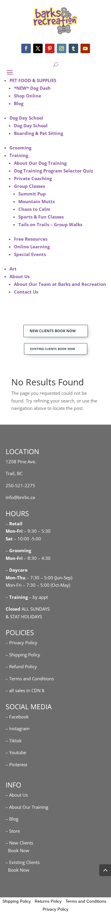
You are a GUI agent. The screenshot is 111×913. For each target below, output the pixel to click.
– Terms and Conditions (30, 679)
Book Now (17, 850)
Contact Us (26, 292)
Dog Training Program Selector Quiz (53, 171)
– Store (13, 831)
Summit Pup (32, 194)
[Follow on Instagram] (61, 48)
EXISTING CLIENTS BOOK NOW (52, 349)
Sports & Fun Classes (41, 217)
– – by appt (27, 597)
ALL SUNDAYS (28, 609)
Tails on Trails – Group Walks (50, 224)
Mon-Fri (14, 558)
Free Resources (30, 239)
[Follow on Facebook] (26, 48)
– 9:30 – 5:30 (37, 531)
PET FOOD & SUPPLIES (32, 80)
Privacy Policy (55, 909)
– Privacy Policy (21, 642)
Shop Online (27, 96)
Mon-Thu (15, 578)
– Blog (12, 819)
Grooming (20, 148)
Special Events (30, 254)
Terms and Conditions (85, 901)
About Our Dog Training (40, 163)
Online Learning (32, 247)
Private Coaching (33, 178)
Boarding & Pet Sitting (38, 133)
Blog (18, 103)
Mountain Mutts (36, 201)
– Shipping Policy (23, 655)
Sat (9, 539)
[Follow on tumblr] (73, 48)
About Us (19, 276)
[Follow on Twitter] (38, 48)
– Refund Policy (21, 666)
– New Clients (19, 843)
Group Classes (29, 186)
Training (18, 155)
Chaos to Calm (34, 209)
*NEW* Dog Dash (32, 88)
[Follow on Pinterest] (49, 48)
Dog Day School (26, 118)
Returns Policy (48, 901)
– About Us (17, 795)
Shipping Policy (16, 901)
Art (13, 269)
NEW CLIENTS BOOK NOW (53, 330)
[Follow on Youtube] (85, 48)
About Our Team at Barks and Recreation (60, 284)
